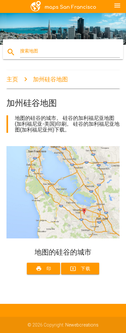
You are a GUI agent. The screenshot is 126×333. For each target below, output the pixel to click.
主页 (12, 79)
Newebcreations (82, 324)
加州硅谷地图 (50, 79)
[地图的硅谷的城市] (63, 236)
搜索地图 (29, 50)
